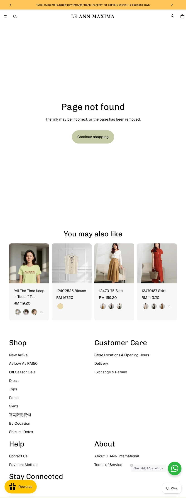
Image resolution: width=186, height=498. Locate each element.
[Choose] (42, 276)
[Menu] (5, 16)
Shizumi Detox (21, 431)
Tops (13, 389)
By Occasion (19, 423)
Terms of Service (108, 464)
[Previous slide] (14, 263)
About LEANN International (116, 456)
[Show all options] (41, 311)
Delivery (101, 363)
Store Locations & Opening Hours (121, 355)
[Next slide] (44, 263)
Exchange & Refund (110, 372)
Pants (13, 397)
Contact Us (18, 456)
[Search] (15, 16)
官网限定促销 (20, 414)
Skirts (13, 406)
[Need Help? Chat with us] (174, 468)
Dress (13, 380)
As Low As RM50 (23, 363)
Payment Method (23, 464)
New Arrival (19, 355)
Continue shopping (93, 136)
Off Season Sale (22, 372)
